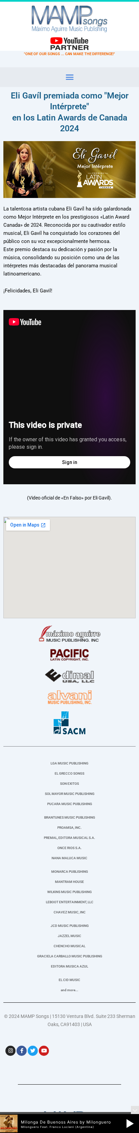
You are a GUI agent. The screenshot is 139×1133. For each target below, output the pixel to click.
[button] (69, 77)
